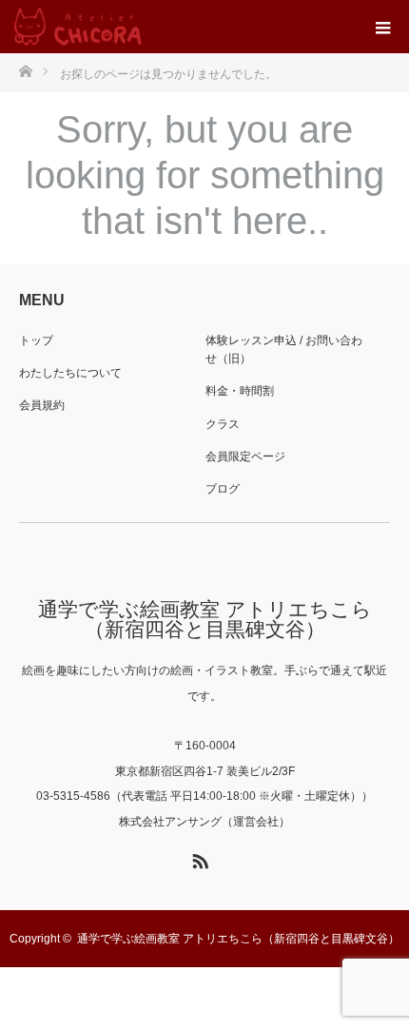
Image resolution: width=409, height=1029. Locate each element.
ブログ (222, 488)
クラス (222, 424)
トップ (36, 340)
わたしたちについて (70, 372)
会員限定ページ (245, 456)
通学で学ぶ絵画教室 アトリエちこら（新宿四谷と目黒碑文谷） (205, 619)
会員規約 (42, 405)
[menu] (382, 26)
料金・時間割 (239, 391)
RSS (198, 858)
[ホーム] (25, 70)
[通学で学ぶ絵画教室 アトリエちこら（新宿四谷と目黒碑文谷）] (78, 27)
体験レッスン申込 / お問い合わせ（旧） (283, 349)
